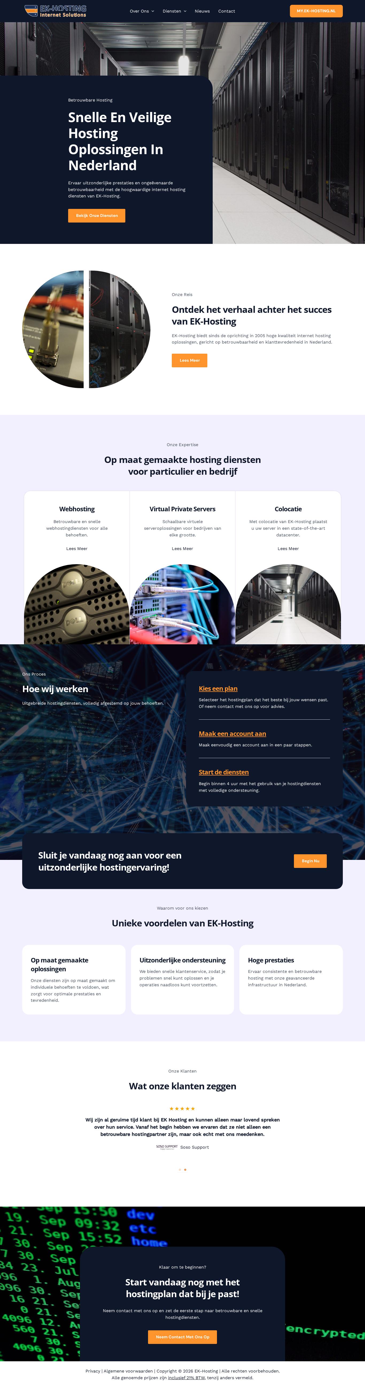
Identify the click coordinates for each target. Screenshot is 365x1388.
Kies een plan (218, 688)
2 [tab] (185, 1169)
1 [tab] (180, 1169)
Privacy (93, 1371)
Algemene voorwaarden (128, 1371)
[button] (151, 11)
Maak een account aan (232, 733)
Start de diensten (224, 771)
